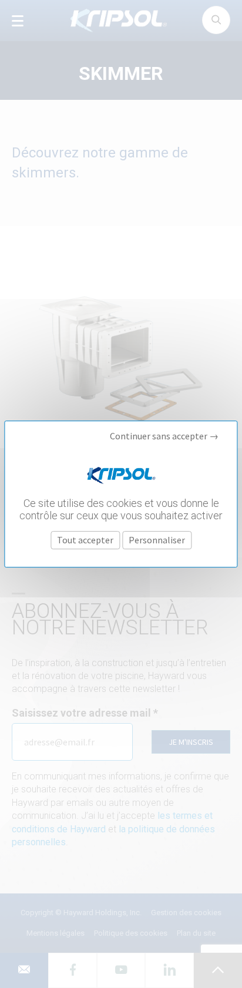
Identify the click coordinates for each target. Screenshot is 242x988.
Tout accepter (85, 540)
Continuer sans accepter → (164, 436)
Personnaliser (157, 540)
